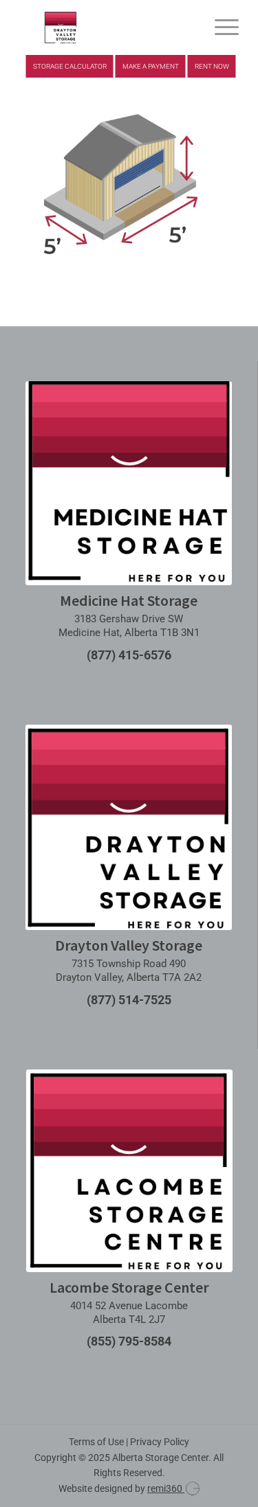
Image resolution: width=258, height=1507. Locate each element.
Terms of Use (96, 1441)
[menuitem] (220, 27)
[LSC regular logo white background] (129, 1170)
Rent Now (212, 66)
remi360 (165, 1488)
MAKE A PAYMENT (150, 66)
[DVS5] (107, 27)
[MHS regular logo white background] (128, 483)
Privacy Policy (159, 1441)
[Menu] (220, 27)
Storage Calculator (70, 66)
